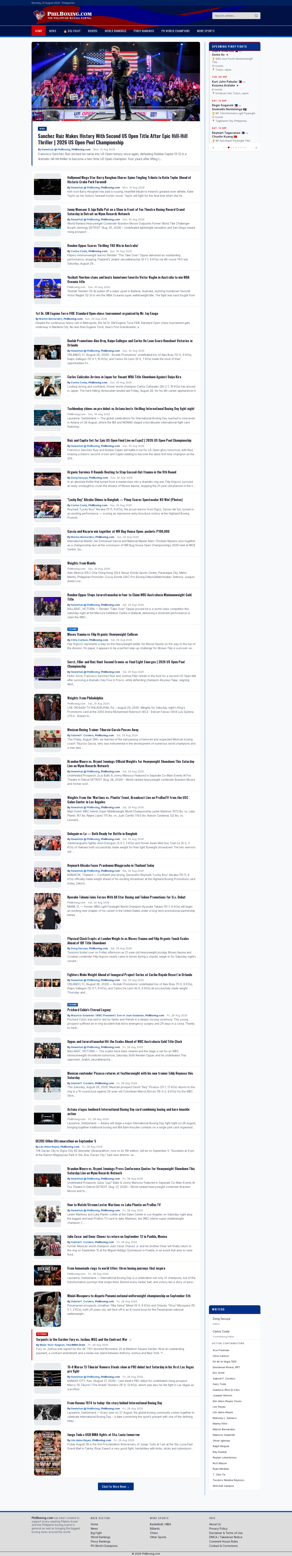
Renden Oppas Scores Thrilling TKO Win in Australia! (102, 245)
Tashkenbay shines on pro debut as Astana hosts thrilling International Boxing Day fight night (130, 408)
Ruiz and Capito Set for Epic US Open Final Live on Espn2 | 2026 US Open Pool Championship (129, 440)
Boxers (93, 31)
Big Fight (96, 1533)
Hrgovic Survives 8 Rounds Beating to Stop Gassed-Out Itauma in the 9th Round (121, 471)
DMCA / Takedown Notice (225, 1537)
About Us (215, 1524)
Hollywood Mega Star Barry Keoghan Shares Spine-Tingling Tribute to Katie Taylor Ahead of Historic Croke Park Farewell (129, 179)
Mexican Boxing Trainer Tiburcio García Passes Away (102, 729)
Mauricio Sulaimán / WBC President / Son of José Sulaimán (107, 1015)
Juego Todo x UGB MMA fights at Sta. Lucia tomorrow (103, 1434)
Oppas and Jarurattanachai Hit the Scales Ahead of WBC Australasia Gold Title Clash (124, 1041)
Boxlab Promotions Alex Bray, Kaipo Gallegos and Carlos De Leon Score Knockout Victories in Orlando (129, 342)
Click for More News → (116, 1486)
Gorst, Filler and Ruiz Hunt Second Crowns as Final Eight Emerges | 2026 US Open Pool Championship (126, 664)
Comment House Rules (223, 1541)
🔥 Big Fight (72, 31)
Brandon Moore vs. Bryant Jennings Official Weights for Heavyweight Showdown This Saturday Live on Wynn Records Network (130, 763)
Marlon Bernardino (50, 318)
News (52, 31)
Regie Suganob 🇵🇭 (225, 92)
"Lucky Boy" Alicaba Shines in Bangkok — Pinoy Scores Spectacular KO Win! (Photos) (125, 499)
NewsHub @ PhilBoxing (56, 149)
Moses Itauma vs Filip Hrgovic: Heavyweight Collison (102, 634)
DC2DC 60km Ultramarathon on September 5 (66, 1140)
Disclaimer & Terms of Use (226, 1533)
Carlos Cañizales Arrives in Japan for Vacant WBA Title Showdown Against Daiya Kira (124, 376)
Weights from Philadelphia (85, 697)
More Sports (206, 31)
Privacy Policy (218, 1528)
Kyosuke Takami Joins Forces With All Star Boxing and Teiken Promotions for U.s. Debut (126, 897)
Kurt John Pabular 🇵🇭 (227, 68)
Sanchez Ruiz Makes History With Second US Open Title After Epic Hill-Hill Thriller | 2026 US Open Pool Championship (113, 139)
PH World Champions (175, 31)
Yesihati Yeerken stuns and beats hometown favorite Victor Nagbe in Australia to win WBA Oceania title (128, 279)
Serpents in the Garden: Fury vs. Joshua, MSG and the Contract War (82, 1339)
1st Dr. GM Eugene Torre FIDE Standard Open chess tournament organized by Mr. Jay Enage (97, 313)
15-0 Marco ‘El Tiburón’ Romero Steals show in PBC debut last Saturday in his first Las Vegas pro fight (130, 1369)
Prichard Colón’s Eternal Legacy (89, 1009)
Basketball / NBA (160, 1524)
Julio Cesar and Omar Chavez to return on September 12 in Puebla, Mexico (117, 1236)
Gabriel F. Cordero (82, 735)
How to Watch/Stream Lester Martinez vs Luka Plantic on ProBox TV (114, 1204)
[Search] (256, 15)
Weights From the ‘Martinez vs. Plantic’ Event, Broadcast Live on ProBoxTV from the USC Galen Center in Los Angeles (127, 799)
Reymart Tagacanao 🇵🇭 (228, 119)
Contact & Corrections (223, 1545)
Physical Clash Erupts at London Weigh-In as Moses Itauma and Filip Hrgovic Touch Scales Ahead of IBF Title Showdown (128, 940)
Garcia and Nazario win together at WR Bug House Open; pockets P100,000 (118, 531)
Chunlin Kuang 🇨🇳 (224, 123)
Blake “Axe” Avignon (52, 1344)
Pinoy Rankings (144, 31)
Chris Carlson (79, 639)
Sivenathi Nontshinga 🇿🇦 (229, 96)
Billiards (155, 1528)
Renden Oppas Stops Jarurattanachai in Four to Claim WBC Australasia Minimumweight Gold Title (129, 597)
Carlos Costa (79, 251)
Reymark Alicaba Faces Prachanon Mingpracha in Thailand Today (110, 865)
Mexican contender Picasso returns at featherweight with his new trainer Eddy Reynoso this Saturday (130, 1075)
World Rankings (116, 31)
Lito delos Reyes (49, 1146)
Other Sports (158, 1537)
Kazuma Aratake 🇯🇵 (225, 72)
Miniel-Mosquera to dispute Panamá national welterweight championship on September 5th (128, 1295)
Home (38, 31)
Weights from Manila (81, 563)
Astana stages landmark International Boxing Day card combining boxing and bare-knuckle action (128, 1111)
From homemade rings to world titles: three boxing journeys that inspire (116, 1268)
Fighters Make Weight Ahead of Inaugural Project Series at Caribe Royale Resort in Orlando (129, 974)
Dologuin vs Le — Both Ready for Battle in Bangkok (102, 833)
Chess (154, 1533)
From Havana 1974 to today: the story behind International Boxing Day (114, 1402)
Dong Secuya (79, 477)
